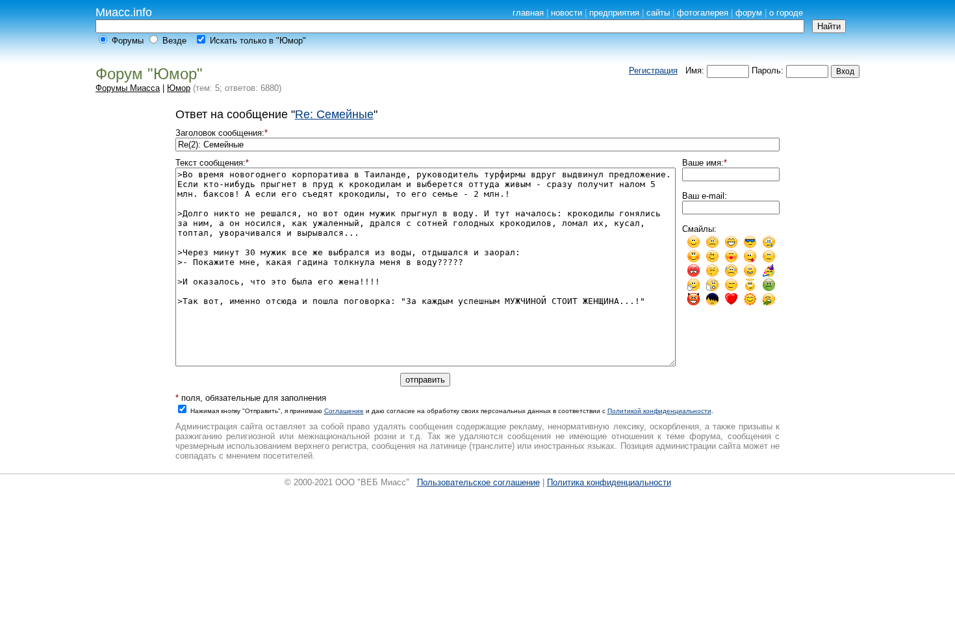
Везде (174, 40)
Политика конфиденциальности (609, 482)
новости (566, 13)
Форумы (128, 40)
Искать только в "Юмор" (258, 40)
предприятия (614, 13)
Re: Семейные (334, 114)
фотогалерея (702, 13)
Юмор (178, 88)
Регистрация (653, 70)
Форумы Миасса (128, 88)
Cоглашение (344, 410)
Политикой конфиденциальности (659, 410)
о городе (786, 13)
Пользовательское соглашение (478, 482)
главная (528, 13)
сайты (658, 13)
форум (748, 13)
